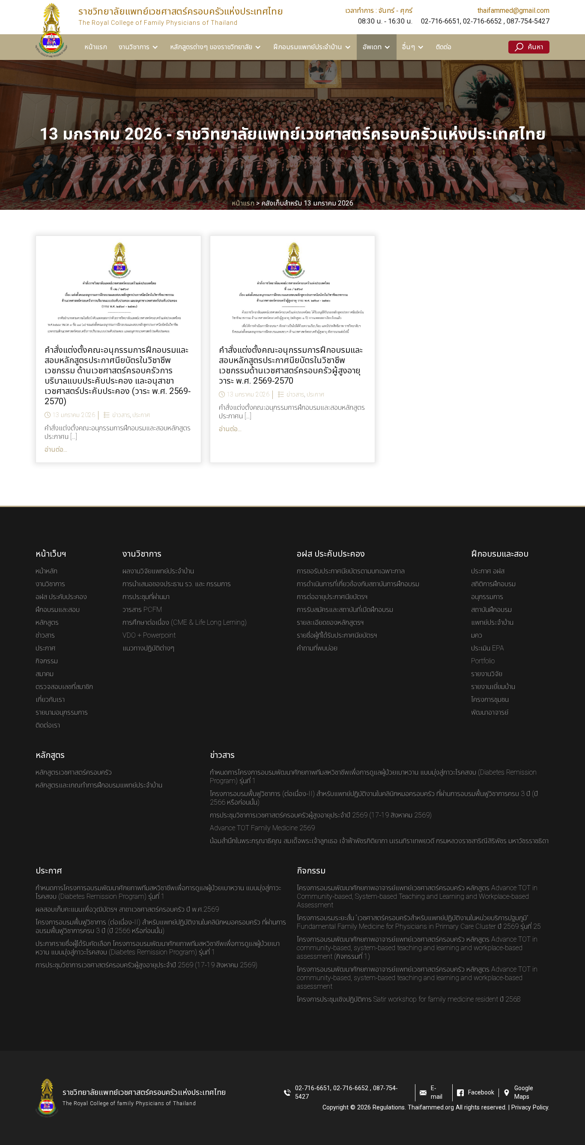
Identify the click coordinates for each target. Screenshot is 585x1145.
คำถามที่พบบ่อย (317, 648)
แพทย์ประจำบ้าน (492, 622)
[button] (138, 47)
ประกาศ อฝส (487, 571)
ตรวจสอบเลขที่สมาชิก (64, 687)
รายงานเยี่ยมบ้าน (493, 687)
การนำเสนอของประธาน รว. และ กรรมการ (176, 584)
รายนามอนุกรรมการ (62, 712)
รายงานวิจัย (486, 674)
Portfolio (483, 661)
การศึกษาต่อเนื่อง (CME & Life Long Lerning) (184, 622)
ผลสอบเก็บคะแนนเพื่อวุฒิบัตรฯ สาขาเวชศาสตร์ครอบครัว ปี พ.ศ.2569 (127, 909)
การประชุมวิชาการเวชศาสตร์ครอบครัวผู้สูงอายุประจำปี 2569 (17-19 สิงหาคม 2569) (321, 815)
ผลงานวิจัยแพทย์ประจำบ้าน (158, 571)
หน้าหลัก (46, 571)
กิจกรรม (47, 661)
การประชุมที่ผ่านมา (146, 597)
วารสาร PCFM (142, 609)
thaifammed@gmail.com (513, 10)
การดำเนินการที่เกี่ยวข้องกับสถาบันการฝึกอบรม (358, 584)
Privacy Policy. (530, 1107)
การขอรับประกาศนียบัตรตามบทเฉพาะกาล (351, 571)
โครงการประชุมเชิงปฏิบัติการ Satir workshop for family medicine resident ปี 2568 (409, 999)
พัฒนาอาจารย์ (489, 712)
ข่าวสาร (121, 415)
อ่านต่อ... (56, 449)
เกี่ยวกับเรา (50, 699)
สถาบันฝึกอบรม (491, 609)
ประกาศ (141, 415)
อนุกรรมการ (487, 597)
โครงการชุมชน (490, 699)
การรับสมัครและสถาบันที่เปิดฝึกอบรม (345, 609)
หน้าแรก (95, 47)
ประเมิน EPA (487, 648)
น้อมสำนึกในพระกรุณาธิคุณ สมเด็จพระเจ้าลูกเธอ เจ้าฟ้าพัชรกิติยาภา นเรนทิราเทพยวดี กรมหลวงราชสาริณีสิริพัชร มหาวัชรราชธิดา (379, 841)
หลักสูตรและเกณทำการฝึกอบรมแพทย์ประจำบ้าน (99, 785)
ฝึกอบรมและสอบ (58, 609)
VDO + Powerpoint (149, 635)
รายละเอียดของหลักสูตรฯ (330, 622)
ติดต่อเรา (48, 725)
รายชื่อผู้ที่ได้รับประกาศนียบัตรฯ (337, 635)
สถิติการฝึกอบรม (493, 584)
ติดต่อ (443, 47)
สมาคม (45, 674)
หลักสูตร (47, 622)
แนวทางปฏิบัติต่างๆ (148, 648)
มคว (476, 635)
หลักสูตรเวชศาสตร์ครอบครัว (74, 772)
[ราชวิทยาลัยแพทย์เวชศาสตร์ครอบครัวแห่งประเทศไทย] (51, 30)
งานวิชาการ (50, 584)
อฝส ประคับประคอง (61, 597)
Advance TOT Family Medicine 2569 (262, 828)
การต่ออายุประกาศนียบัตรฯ (332, 597)
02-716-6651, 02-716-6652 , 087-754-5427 (485, 21)
